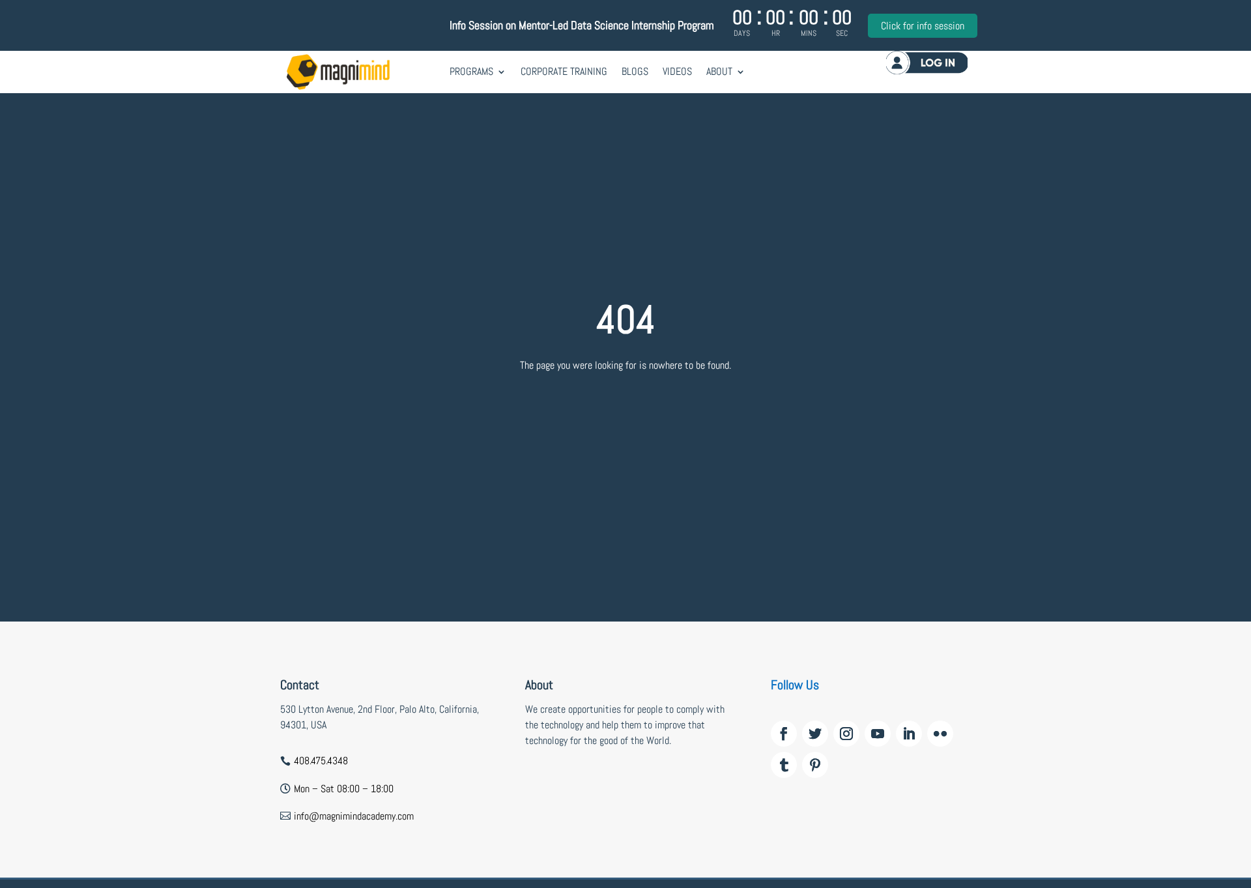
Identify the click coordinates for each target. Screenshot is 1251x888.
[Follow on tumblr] (784, 765)
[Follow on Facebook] (784, 734)
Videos (677, 71)
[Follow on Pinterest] (815, 765)
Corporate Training (564, 71)
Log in (927, 62)
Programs (471, 71)
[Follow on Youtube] (878, 734)
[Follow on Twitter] (815, 734)
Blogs (635, 71)
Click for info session (922, 26)
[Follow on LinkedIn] (909, 734)
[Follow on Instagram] (846, 734)
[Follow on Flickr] (940, 734)
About (719, 71)
